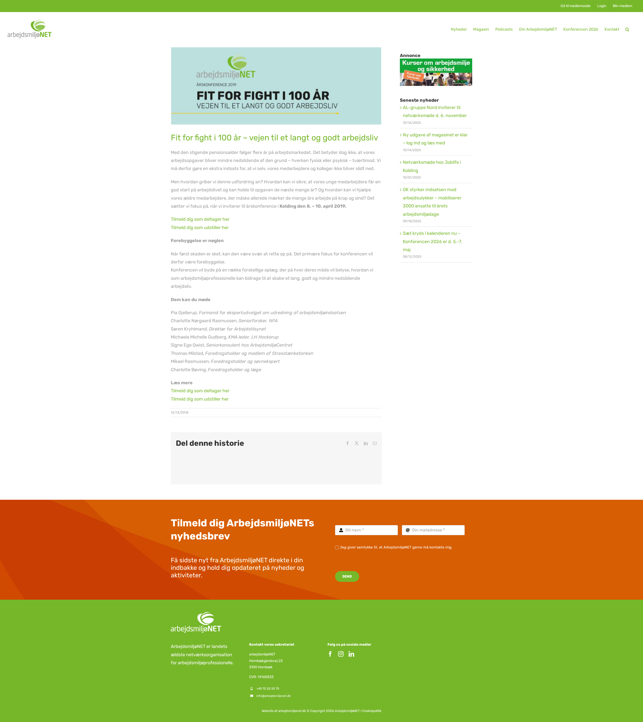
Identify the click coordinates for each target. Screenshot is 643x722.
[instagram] (341, 654)
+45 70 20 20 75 (267, 688)
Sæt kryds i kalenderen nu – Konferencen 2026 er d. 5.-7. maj (432, 241)
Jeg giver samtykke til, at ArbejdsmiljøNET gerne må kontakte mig (396, 547)
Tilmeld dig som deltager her (200, 219)
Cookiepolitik (372, 711)
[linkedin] (351, 654)
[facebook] (330, 654)
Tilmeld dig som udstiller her (200, 227)
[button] (627, 29)
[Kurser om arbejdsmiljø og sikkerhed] (436, 62)
